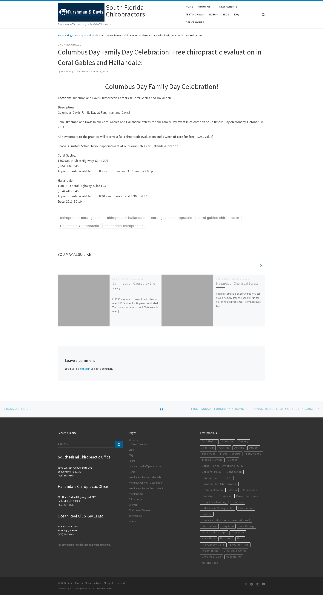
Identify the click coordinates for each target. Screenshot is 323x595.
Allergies (228, 441)
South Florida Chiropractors (84, 583)
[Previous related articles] (252, 265)
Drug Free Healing (214, 502)
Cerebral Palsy (212, 471)
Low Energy (247, 526)
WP (71, 588)
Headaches (245, 508)
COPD (228, 478)
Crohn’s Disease (213, 490)
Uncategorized (82, 35)
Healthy (207, 514)
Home (61, 35)
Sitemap (133, 504)
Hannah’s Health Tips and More (145, 466)
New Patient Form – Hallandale (145, 477)
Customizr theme (103, 588)
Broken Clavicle (212, 459)
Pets (240, 538)
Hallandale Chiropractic (217, 508)
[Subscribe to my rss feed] (246, 584)
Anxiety (243, 441)
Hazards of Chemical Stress (237, 283)
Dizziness (225, 496)
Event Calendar (139, 444)
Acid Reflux (209, 441)
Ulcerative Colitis (235, 550)
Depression (249, 490)
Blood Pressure (230, 453)
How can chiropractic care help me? (226, 520)
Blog (69, 35)
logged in (85, 368)
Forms (132, 460)
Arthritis (224, 447)
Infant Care (209, 526)
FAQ (131, 455)
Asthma (239, 447)
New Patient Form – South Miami (146, 488)
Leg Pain (228, 526)
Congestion (234, 471)
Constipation (210, 478)
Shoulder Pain (239, 544)
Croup (233, 490)
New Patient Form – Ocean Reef (146, 482)
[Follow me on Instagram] (257, 584)
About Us (133, 440)
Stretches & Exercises (140, 510)
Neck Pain (208, 538)
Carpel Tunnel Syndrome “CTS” (223, 465)
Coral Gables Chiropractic (219, 484)
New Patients (136, 493)
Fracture (237, 502)
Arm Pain (208, 447)
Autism (254, 447)
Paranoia (226, 538)
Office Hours (135, 499)
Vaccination (234, 556)
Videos (132, 521)
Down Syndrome (247, 496)
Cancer (232, 459)
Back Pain (208, 453)
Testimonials (135, 515)
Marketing (67, 71)
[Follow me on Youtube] (263, 584)
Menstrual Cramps (214, 532)
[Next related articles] (261, 265)
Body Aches (253, 453)
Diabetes (207, 496)
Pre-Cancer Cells (213, 544)
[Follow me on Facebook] (251, 584)
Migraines (238, 532)
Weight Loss (210, 562)
